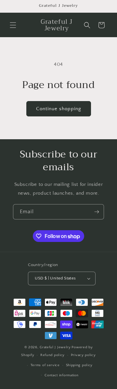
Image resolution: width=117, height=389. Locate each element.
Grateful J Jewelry (55, 347)
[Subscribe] (96, 211)
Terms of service (45, 365)
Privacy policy (83, 355)
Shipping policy (79, 365)
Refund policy (52, 355)
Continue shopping (58, 109)
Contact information (61, 375)
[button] (13, 25)
